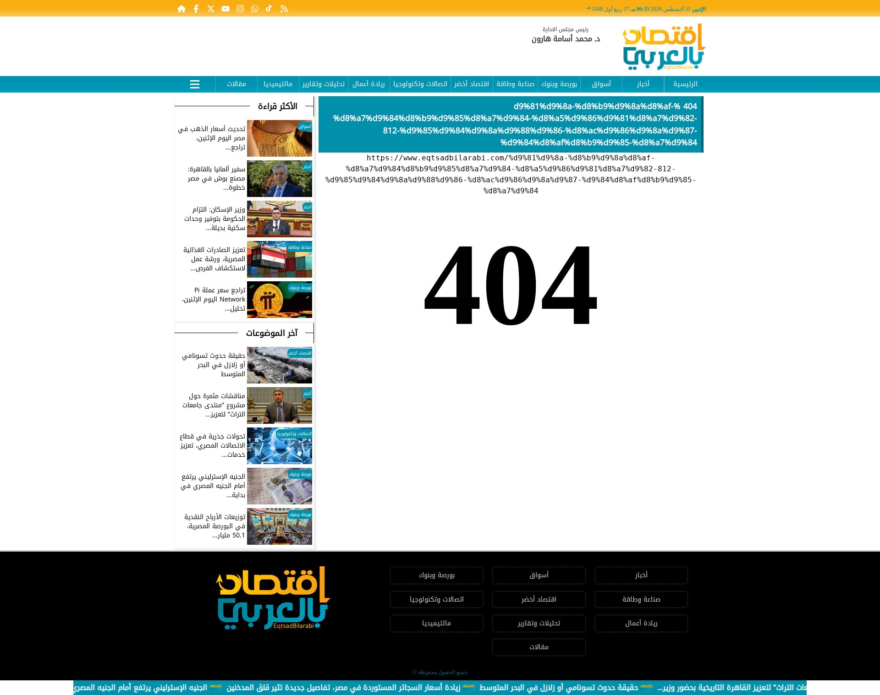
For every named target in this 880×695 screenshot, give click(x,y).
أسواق (601, 84)
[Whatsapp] (255, 8)
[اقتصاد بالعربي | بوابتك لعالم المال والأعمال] (664, 48)
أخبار (643, 84)
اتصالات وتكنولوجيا (420, 84)
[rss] (284, 8)
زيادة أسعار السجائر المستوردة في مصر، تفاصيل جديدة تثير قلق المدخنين (359, 687)
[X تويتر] (211, 8)
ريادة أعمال (368, 84)
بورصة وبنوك (559, 84)
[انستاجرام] (240, 8)
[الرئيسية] (181, 8)
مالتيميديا (278, 84)
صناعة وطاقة (515, 84)
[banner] (341, 42)
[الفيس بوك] (196, 8)
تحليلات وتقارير (323, 84)
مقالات (236, 84)
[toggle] (194, 83)
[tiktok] (269, 8)
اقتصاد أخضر (471, 84)
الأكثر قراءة (277, 106)
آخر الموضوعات (271, 333)
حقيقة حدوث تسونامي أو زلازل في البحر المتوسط (574, 687)
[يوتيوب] (225, 8)
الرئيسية (685, 84)
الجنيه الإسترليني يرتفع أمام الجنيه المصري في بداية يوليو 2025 (120, 687)
